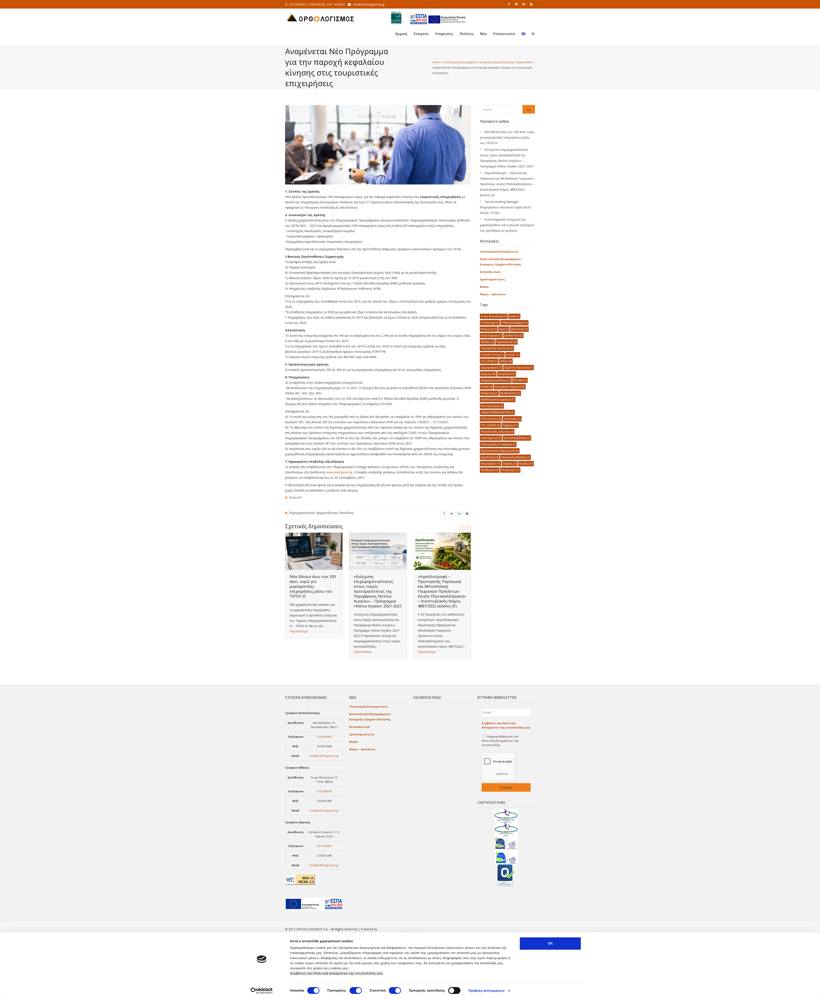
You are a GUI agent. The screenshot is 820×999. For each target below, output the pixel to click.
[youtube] (532, 4)
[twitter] (517, 4)
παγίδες (526, 463)
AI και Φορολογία (494, 316)
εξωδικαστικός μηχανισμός (499, 451)
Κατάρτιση (489, 393)
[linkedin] (524, 4)
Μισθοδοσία (510, 393)
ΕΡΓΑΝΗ (520, 380)
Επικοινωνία (504, 33)
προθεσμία (489, 470)
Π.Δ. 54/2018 (490, 425)
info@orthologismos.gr (369, 4)
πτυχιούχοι (510, 470)
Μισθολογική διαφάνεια (497, 399)
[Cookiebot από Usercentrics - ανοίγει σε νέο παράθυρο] (261, 990)
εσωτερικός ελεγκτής (515, 457)
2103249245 (324, 791)
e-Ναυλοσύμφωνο (514, 323)
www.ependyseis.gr (339, 472)
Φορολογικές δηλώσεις (497, 431)
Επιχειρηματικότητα (302, 513)
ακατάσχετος (491, 438)
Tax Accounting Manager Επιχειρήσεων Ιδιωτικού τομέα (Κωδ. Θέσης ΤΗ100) (505, 207)
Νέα (483, 33)
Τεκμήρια (510, 425)
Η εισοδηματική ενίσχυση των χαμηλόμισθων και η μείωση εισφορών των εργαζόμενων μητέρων (507, 225)
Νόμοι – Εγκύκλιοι (493, 294)
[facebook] (509, 4)
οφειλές (510, 463)
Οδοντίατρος (491, 419)
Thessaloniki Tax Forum (497, 348)
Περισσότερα (299, 631)
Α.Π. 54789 (489, 361)
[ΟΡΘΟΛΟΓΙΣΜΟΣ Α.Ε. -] (320, 17)
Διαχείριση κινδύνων (496, 380)
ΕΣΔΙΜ (486, 387)
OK (550, 943)
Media (484, 287)
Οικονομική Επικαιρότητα (499, 251)
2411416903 (324, 846)
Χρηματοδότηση (327, 513)
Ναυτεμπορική (492, 406)
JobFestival (519, 329)
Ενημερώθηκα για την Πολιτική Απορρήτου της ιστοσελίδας (500, 740)
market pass (513, 335)
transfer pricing (492, 355)
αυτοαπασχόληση (517, 438)
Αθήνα (506, 361)
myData (487, 342)
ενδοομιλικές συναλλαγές (498, 444)
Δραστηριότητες (492, 279)
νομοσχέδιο (490, 463)
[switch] (356, 990)
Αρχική (401, 33)
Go (529, 109)
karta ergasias (491, 335)
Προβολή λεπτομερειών (487, 990)
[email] (467, 513)
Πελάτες (467, 33)
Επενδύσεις (346, 513)
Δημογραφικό (491, 367)
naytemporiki (506, 342)
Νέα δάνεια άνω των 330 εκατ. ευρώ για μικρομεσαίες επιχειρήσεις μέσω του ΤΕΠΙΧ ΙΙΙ (313, 586)
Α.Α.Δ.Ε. (512, 355)
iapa (503, 329)
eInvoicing (488, 329)
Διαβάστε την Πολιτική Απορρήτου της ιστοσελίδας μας (336, 973)
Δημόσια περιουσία (518, 367)
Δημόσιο (488, 374)
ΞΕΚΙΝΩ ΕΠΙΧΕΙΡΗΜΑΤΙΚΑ (497, 412)
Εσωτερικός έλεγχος (510, 387)
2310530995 (324, 737)
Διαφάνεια (506, 374)
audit (514, 316)
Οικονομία (512, 419)
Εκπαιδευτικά (490, 272)
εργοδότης (489, 457)
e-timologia (490, 323)
